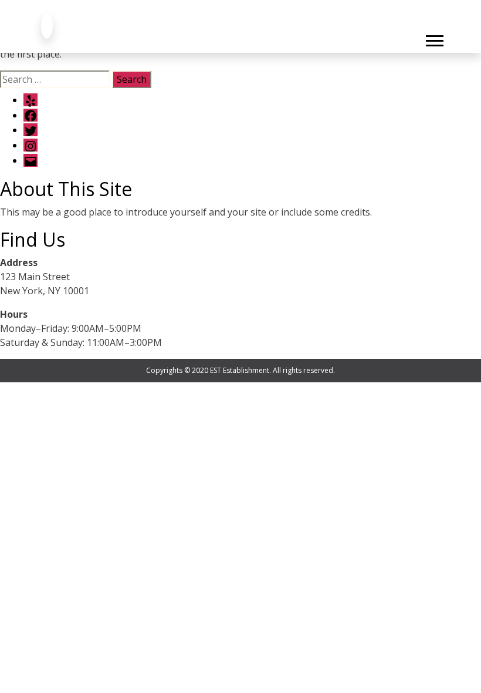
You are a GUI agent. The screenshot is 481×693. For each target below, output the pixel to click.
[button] (434, 38)
